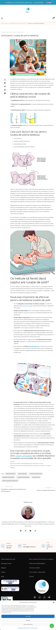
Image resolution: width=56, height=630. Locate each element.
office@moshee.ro (29, 547)
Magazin (3, 568)
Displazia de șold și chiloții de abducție (12, 32)
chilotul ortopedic (27, 306)
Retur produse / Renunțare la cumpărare (41, 559)
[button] (54, 602)
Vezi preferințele (28, 624)
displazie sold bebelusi (8, 477)
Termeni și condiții (33, 627)
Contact (31, 576)
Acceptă (28, 616)
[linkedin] (5, 93)
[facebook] (5, 83)
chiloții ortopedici (24, 456)
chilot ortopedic (22, 473)
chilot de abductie (10, 473)
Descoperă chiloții (6, 563)
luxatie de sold (36, 477)
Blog (2, 576)
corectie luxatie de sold (36, 473)
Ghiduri (3, 572)
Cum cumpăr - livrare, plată (37, 572)
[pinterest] (5, 90)
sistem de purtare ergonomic (10, 480)
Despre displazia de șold (8, 559)
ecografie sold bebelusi (23, 477)
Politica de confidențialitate (23, 627)
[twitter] (5, 86)
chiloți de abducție (33, 346)
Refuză (28, 620)
